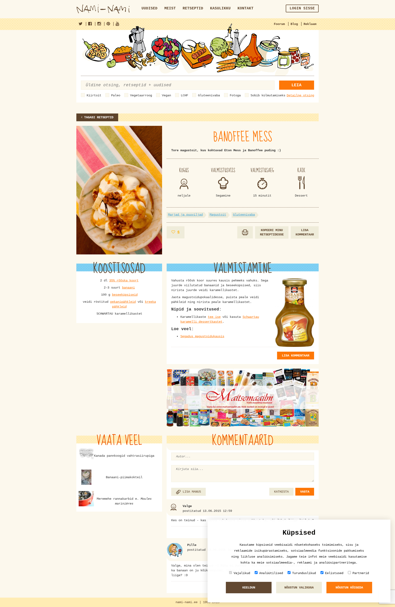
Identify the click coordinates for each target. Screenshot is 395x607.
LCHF (184, 95)
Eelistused (334, 573)
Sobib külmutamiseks (268, 95)
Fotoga (235, 95)
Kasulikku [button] (220, 8)
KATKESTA (281, 492)
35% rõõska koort (124, 280)
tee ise (214, 317)
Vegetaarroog (141, 95)
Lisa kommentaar (305, 232)
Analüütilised (271, 573)
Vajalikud (242, 573)
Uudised (149, 8)
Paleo (115, 95)
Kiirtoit (94, 95)
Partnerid (360, 573)
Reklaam (310, 24)
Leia (296, 85)
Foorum (279, 24)
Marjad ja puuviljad (185, 214)
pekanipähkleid (123, 302)
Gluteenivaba (209, 95)
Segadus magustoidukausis (202, 336)
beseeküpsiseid (125, 295)
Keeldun (248, 587)
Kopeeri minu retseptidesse (272, 232)
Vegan (166, 95)
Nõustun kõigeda (349, 587)
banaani (128, 287)
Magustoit (218, 214)
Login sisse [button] (302, 8)
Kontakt (246, 8)
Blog (294, 24)
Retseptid (193, 8)
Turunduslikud (304, 573)
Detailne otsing (300, 95)
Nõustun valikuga (299, 587)
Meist (170, 8)
